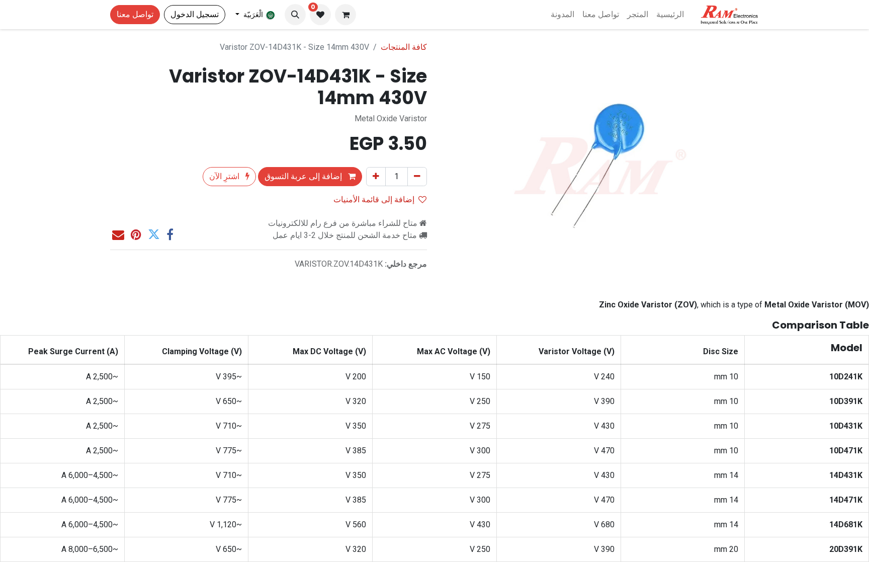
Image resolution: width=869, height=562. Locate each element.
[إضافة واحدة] (376, 176)
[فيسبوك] (169, 234)
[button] (295, 14)
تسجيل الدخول (194, 14)
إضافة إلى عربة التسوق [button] (304, 176)
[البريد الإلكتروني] (118, 234)
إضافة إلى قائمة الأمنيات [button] (373, 199)
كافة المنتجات (404, 47)
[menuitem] (670, 15)
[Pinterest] (136, 234)
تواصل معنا (135, 14)
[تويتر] (154, 234)
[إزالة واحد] (417, 176)
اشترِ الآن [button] (225, 176)
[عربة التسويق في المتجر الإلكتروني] (345, 14)
